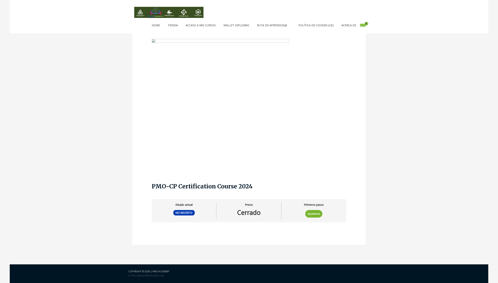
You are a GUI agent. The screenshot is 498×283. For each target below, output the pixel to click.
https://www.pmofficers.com (146, 275)
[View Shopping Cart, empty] (363, 25)
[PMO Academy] (168, 12)
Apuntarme (314, 213)
